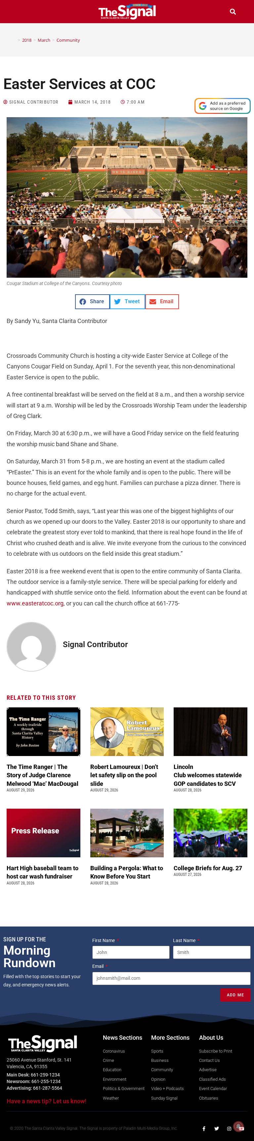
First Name (104, 940)
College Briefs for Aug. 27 (208, 868)
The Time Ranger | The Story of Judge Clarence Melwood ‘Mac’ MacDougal (43, 775)
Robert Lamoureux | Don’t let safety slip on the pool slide (124, 775)
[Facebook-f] (204, 1128)
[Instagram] (229, 1128)
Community (68, 40)
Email (98, 966)
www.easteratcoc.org (35, 603)
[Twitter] (216, 1128)
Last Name (184, 940)
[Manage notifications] (238, 1126)
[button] (21, 12)
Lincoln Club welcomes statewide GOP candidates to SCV (208, 775)
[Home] (14, 40)
